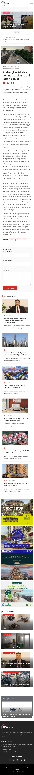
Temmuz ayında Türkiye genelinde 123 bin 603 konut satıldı (16, 452)
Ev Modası (7, 634)
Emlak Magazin (9, 615)
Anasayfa (7, 37)
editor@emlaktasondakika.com (11, 752)
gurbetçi (12, 239)
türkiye (18, 239)
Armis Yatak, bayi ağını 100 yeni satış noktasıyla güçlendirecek (16, 419)
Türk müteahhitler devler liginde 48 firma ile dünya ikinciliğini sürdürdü (15, 354)
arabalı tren (6, 243)
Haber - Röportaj (9, 653)
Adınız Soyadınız (8, 251)
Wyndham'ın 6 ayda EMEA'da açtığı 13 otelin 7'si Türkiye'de (16, 485)
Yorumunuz (6, 270)
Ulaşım (13, 37)
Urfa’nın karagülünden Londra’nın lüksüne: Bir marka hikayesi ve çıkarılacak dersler (15, 321)
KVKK (23, 772)
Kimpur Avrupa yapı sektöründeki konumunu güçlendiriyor (15, 386)
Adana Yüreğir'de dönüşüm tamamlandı (16, 27)
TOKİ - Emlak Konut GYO (11, 12)
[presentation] (15, 32)
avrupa (24, 239)
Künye (14, 772)
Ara (31, 9)
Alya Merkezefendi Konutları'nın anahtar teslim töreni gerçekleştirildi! (16, 715)
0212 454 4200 (7, 749)
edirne (13, 243)
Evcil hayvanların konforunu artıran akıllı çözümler (15, 627)
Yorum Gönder (10, 288)
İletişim (19, 772)
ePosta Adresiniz (8, 260)
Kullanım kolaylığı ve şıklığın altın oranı (15, 647)
